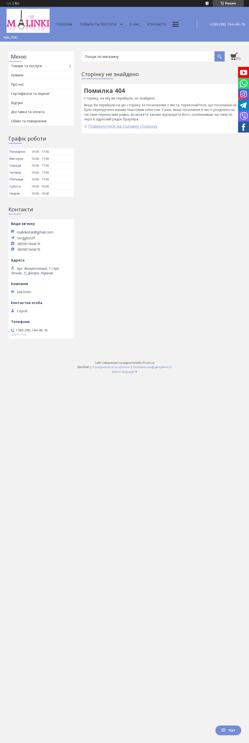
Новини (17, 75)
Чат (232, 730)
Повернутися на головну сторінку (123, 126)
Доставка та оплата (27, 111)
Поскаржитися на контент (111, 367)
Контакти (156, 24)
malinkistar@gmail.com (35, 232)
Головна (64, 24)
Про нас (17, 84)
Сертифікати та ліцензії (30, 93)
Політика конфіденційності (152, 367)
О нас (134, 24)
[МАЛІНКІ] (28, 20)
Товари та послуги (98, 24)
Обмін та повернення (28, 121)
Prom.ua (149, 363)
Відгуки (17, 102)
